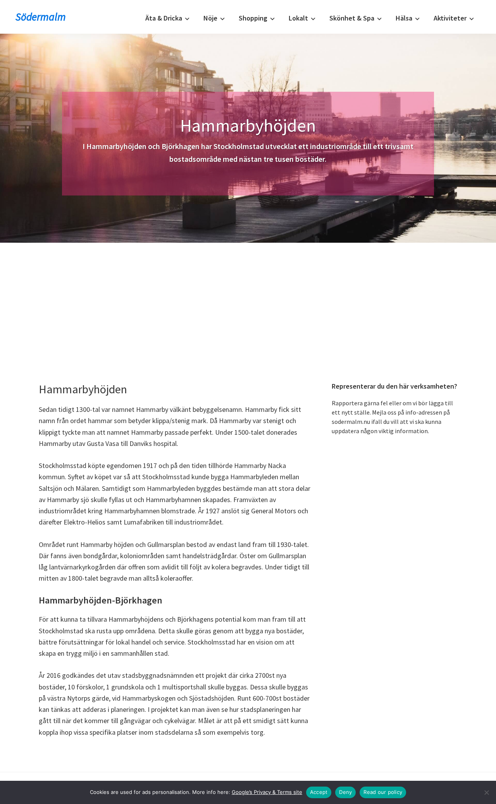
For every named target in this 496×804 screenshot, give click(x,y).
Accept (319, 792)
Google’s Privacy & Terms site (267, 792)
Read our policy (382, 792)
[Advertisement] (248, 301)
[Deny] (486, 792)
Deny (345, 792)
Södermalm (41, 16)
